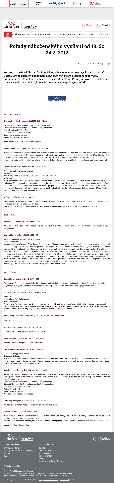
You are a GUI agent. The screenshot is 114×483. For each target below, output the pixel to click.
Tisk (93, 64)
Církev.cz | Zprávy (46, 450)
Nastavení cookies (13, 466)
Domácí (57, 34)
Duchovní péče (45, 453)
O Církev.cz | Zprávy (12, 448)
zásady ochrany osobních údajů (48, 480)
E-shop (42, 458)
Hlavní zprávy (21, 34)
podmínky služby (65, 480)
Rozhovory (69, 34)
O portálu (43, 448)
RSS (5, 456)
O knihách (82, 34)
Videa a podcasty (98, 34)
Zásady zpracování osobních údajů (19, 450)
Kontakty (7, 453)
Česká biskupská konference (51, 461)
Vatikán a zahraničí (41, 34)
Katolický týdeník (46, 456)
